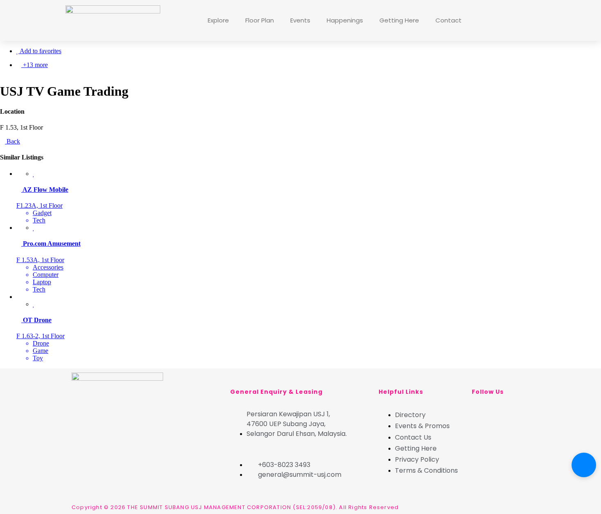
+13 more (34, 64)
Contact (448, 20)
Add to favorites (39, 50)
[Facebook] (482, 19)
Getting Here (399, 20)
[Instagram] (504, 19)
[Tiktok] (526, 19)
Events (300, 20)
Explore (218, 20)
